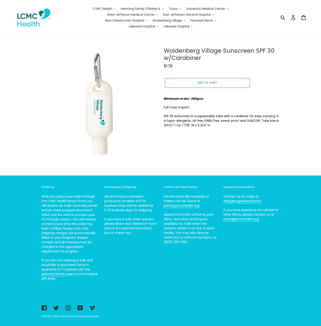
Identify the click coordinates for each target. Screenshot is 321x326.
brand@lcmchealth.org (241, 219)
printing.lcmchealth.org (181, 205)
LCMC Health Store (63, 316)
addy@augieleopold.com (242, 201)
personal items (53, 274)
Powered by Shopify (87, 316)
